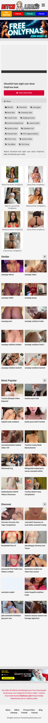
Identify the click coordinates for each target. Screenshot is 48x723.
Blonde (10, 107)
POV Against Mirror (30, 134)
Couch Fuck (12, 118)
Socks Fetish (27, 139)
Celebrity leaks (32, 698)
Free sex (18, 14)
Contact (34, 713)
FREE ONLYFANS (6, 14)
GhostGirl (23, 107)
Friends (24, 713)
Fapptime (21, 693)
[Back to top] (43, 717)
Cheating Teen (26, 113)
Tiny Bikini (11, 144)
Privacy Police (29, 710)
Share (8, 101)
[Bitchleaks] (20, 7)
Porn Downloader (39, 690)
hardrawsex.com (10, 693)
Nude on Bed (12, 128)
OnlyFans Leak (25, 696)
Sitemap (13, 713)
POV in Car (11, 139)
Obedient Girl (28, 128)
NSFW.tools (16, 690)
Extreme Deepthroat (15, 123)
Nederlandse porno (18, 698)
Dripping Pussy (28, 118)
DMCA (16, 710)
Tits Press (25, 144)
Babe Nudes (14, 696)
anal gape (36, 107)
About (8, 710)
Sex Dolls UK (7, 690)
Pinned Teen (12, 134)
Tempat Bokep (37, 696)
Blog (40, 710)
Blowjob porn (27, 690)
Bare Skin (11, 113)
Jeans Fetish (34, 123)
